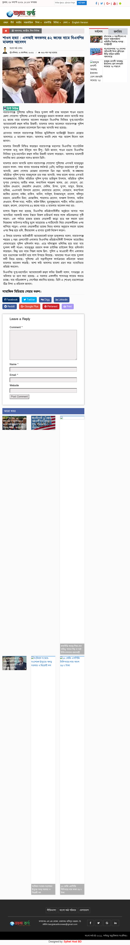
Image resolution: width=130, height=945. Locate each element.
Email (14, 375)
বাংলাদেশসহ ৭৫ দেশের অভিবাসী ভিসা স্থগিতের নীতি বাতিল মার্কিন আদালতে (114, 52)
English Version (80, 22)
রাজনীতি (47, 22)
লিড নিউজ (34, 30)
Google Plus (31, 306)
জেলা (65, 22)
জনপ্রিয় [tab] (118, 31)
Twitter (30, 299)
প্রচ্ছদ (5, 22)
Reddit (11, 306)
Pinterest (52, 306)
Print (69, 306)
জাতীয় (18, 22)
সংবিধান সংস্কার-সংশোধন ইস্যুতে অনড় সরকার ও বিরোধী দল (42, 889)
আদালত (18, 30)
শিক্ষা (37, 22)
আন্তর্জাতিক (28, 22)
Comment (16, 327)
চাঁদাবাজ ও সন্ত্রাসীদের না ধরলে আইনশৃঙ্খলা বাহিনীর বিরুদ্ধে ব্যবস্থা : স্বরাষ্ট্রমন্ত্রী (14, 424)
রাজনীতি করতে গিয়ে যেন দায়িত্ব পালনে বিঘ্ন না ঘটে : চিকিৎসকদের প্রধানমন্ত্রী (72, 649)
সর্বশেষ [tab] (99, 31)
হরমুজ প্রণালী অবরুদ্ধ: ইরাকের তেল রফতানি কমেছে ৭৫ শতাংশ (113, 64)
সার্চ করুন (81, 3)
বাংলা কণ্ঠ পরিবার (68, 910)
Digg (47, 299)
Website (14, 385)
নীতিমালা (51, 910)
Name (14, 364)
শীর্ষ (12, 22)
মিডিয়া (56, 22)
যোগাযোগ (84, 910)
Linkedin (63, 299)
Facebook (12, 299)
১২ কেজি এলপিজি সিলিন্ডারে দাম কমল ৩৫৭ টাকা (71, 889)
